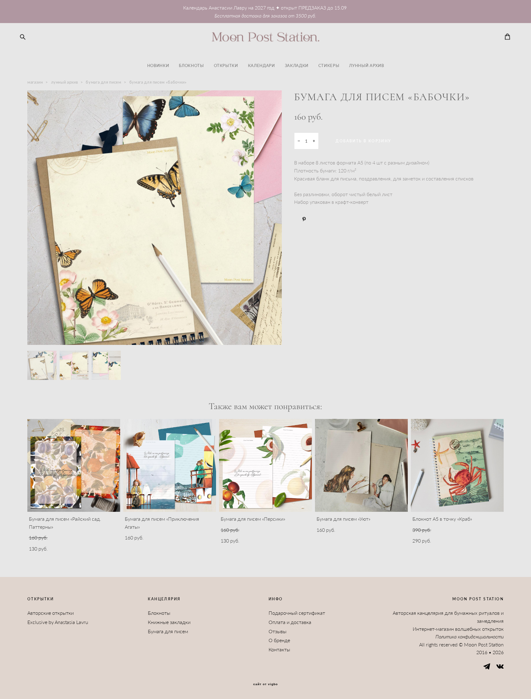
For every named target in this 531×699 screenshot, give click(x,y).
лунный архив (64, 82)
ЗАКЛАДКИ (297, 65)
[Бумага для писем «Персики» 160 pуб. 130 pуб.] (265, 465)
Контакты (279, 649)
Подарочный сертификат (297, 613)
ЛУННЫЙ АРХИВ (366, 65)
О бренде (279, 640)
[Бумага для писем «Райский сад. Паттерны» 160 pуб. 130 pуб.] (73, 465)
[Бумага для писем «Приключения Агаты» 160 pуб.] (169, 465)
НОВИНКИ (158, 65)
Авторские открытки (50, 613)
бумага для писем (103, 82)
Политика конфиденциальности (469, 636)
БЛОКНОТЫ (191, 65)
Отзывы (277, 631)
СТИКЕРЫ (329, 65)
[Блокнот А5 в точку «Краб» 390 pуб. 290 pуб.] (457, 465)
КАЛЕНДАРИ (261, 65)
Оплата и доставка (290, 622)
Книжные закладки (169, 622)
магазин (35, 82)
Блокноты (159, 613)
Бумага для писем (168, 631)
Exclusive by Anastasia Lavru (57, 622)
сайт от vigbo (265, 684)
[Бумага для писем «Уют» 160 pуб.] (361, 465)
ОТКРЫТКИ (226, 65)
